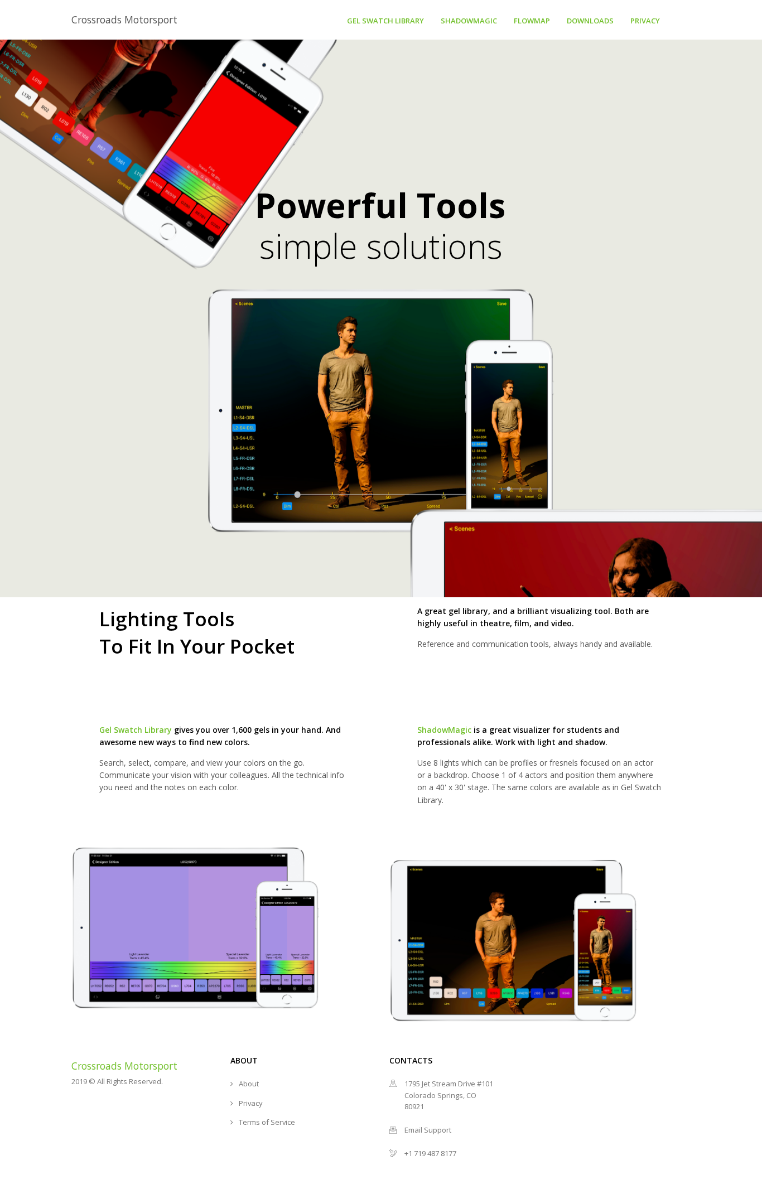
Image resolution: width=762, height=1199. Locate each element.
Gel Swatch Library (385, 21)
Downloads (590, 21)
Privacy (645, 21)
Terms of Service (267, 1122)
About (249, 1084)
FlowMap (532, 21)
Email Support (427, 1130)
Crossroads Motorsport (124, 19)
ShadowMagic (469, 21)
